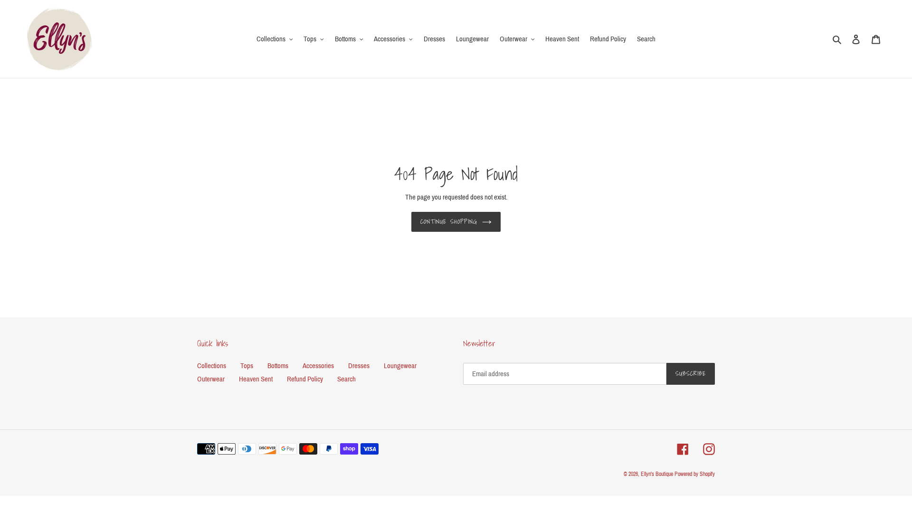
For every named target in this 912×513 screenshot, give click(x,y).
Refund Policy (305, 379)
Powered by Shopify (694, 474)
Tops (246, 366)
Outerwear (211, 379)
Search (346, 379)
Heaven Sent (256, 379)
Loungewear (400, 366)
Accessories (318, 366)
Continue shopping (448, 222)
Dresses (359, 366)
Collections (211, 366)
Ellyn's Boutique (657, 474)
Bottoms (277, 366)
